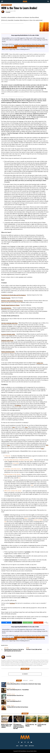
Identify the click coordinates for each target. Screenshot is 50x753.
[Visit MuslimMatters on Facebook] (18, 742)
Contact (21, 745)
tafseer (26, 518)
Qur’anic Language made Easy (9, 323)
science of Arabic (38, 520)
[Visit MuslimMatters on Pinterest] (25, 742)
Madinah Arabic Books (7, 340)
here (13, 427)
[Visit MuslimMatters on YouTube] (31, 742)
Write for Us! (31, 745)
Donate (26, 745)
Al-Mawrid (7, 456)
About (17, 745)
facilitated (12, 603)
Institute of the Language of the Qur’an (12, 300)
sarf (5, 521)
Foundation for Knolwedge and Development (13, 295)
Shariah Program (5, 298)
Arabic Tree (40, 362)
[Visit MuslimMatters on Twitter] (22, 742)
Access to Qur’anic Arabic (8, 334)
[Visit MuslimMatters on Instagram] (28, 742)
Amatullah (8, 12)
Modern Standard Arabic (8, 351)
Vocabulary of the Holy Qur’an (12, 469)
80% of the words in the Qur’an (12, 491)
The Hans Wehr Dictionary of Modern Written (18, 460)
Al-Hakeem (18, 405)
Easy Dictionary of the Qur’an (12, 474)
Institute (6, 308)
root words (15, 463)
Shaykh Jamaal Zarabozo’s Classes (10, 305)
